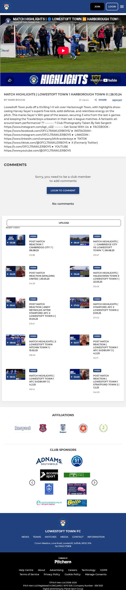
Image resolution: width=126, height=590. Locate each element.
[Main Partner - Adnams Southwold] (49, 461)
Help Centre (26, 570)
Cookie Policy (73, 574)
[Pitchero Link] (63, 562)
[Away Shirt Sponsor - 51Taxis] (77, 461)
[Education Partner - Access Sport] (49, 475)
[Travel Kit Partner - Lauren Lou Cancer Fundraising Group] (77, 489)
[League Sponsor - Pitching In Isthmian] (77, 475)
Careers (72, 570)
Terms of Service (29, 574)
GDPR (103, 570)
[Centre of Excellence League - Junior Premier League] (49, 489)
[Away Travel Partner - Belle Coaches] (77, 503)
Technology (88, 570)
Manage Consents (95, 574)
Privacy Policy (52, 574)
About (41, 570)
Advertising (56, 570)
